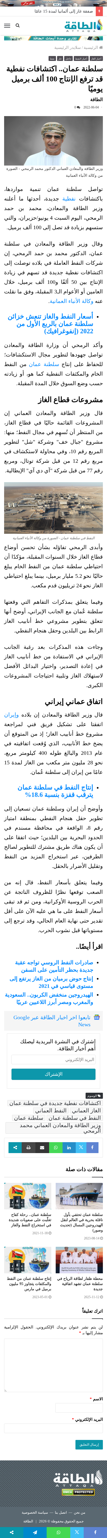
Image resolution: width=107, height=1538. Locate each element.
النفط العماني (51, 1110)
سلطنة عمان (44, 364)
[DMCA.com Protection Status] (78, 1493)
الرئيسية (91, 47)
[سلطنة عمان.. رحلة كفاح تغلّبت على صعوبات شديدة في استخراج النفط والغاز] (27, 1196)
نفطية (69, 199)
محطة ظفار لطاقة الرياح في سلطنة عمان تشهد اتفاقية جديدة (80, 1284)
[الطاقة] (83, 25)
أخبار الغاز (96, 58)
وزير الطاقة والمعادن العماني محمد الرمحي (60, 1128)
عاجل (68, 58)
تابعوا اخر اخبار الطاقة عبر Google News (52, 1020)
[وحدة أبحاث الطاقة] (53, 38)
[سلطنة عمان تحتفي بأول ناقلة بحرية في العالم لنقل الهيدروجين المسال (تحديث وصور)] (79, 1196)
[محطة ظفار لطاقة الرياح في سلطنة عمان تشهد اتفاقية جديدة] (79, 1260)
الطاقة (28, 1521)
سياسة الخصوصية (35, 1512)
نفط (52, 58)
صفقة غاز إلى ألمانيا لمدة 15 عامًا (64, 11)
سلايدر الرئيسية (67, 47)
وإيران (11, 715)
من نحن (79, 1512)
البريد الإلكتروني (87, 1419)
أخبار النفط (81, 58)
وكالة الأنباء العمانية (72, 301)
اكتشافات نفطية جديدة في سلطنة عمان (55, 1103)
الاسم (96, 1399)
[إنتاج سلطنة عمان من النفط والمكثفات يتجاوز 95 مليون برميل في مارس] (27, 1260)
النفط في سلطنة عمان (75, 1118)
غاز (60, 58)
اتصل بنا (61, 1512)
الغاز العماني (86, 1110)
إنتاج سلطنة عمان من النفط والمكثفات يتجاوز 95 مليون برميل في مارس (29, 1284)
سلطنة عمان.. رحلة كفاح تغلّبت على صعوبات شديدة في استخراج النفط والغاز (30, 1220)
